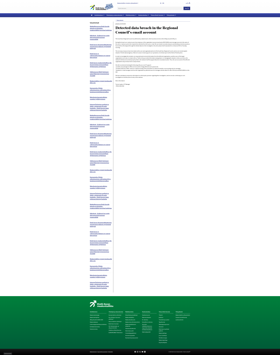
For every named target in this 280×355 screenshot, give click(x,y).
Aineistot (161, 326)
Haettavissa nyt (146, 315)
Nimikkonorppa (163, 338)
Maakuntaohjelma (94, 317)
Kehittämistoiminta (95, 326)
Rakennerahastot (146, 317)
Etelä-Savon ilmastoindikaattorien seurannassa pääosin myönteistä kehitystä (101, 46)
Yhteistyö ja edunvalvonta (114, 15)
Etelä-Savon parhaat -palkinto (164, 330)
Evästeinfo (110, 351)
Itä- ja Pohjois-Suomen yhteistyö (114, 318)
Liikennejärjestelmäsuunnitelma (98, 324)
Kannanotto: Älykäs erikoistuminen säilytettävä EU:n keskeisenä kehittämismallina (100, 90)
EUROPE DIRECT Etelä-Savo (116, 332)
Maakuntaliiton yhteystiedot (183, 315)
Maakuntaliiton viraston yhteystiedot (127, 3)
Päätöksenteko (130, 15)
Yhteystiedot (171, 15)
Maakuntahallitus (129, 317)
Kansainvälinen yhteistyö (115, 315)
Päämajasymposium (164, 324)
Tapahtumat (162, 322)
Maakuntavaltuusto (130, 319)
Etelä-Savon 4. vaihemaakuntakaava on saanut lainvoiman (100, 55)
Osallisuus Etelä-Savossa (115, 330)
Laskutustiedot (179, 319)
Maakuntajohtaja (163, 340)
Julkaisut (161, 317)
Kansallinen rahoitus (147, 322)
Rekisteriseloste (93, 351)
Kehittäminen (99, 15)
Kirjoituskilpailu (163, 342)
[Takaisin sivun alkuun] (276, 353)
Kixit (188, 351)
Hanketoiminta (93, 329)
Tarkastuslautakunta (130, 328)
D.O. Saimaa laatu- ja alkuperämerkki (114, 327)
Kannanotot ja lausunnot (131, 338)
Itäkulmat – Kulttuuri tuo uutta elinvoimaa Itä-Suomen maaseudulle (99, 37)
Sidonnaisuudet (129, 331)
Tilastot (161, 315)
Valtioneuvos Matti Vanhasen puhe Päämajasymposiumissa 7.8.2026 (99, 73)
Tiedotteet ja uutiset (164, 319)
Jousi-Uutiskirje (163, 335)
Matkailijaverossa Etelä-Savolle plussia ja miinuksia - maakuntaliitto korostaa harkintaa (101, 28)
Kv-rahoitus (145, 319)
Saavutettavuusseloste (102, 351)
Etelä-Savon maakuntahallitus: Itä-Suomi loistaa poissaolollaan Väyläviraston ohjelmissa (101, 64)
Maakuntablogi (162, 333)
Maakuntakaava (94, 322)
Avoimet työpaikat (130, 335)
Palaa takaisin (120, 20)
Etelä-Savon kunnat (113, 324)
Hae (186, 8)
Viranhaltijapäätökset (130, 333)
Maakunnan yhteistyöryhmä (132, 322)
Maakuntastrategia (94, 315)
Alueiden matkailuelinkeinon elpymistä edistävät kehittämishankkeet (147, 327)
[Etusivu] (91, 15)
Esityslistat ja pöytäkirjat (131, 315)
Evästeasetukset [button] (8, 353)
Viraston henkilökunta (181, 317)
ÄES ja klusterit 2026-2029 (96, 319)
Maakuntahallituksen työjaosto (130, 325)
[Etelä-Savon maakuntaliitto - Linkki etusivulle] (101, 6)
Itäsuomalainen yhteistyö (115, 321)
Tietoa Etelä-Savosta (157, 15)
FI (160, 3)
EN (163, 3)
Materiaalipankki (146, 332)
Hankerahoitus (142, 15)
